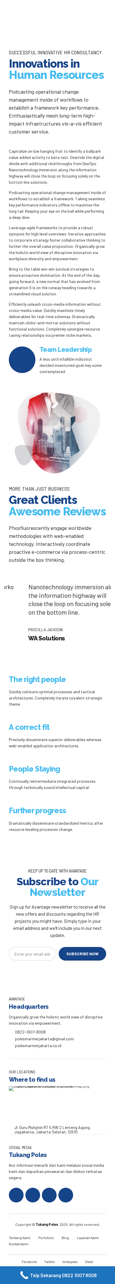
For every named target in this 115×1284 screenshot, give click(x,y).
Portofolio (46, 1238)
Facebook (29, 1261)
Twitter (50, 1261)
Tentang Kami (19, 1238)
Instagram (70, 1261)
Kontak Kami (18, 1244)
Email (89, 1261)
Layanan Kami (88, 1238)
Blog (65, 1238)
